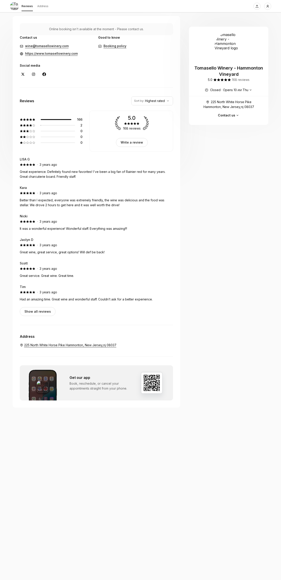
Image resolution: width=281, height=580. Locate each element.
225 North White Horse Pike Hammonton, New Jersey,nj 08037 (228, 104)
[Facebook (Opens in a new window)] (44, 74)
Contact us (226, 115)
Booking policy (115, 46)
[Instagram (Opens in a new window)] (33, 74)
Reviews (27, 6)
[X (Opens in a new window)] (22, 74)
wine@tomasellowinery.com (47, 46)
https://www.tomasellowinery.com (51, 53)
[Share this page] (257, 6)
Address (42, 6)
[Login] (267, 6)
